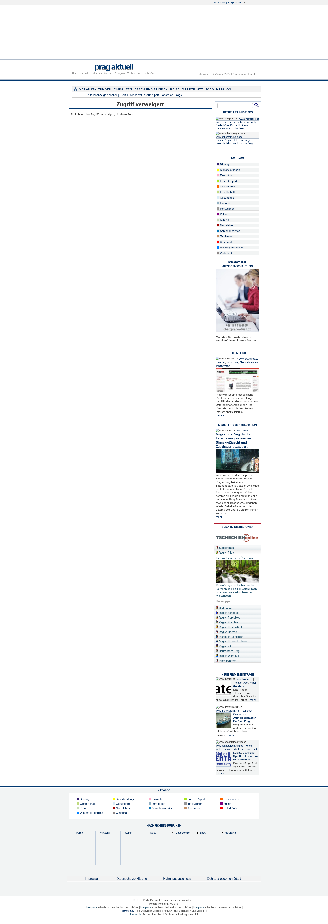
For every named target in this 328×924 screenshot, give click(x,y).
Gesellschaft (227, 192)
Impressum (92, 878)
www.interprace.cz (249, 119)
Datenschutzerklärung (132, 878)
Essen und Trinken (151, 89)
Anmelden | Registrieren (228, 2)
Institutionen (227, 208)
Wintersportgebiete (231, 247)
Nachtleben (226, 225)
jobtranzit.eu (127, 910)
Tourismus (225, 236)
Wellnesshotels (224, 749)
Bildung (224, 164)
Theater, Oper (240, 682)
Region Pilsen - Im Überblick (234, 557)
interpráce (91, 907)
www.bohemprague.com (229, 137)
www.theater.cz (244, 679)
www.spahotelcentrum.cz (229, 745)
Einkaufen (123, 89)
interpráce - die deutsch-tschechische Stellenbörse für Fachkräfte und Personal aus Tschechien (236, 125)
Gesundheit (226, 197)
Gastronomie (227, 186)
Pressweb (223, 366)
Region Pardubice (229, 617)
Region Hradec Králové (232, 627)
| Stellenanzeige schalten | (103, 95)
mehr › (220, 415)
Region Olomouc (228, 655)
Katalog (223, 89)
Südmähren (225, 608)
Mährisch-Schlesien (230, 636)
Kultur (147, 95)
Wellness (239, 749)
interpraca (198, 907)
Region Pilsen (226, 552)
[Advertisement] (164, 32)
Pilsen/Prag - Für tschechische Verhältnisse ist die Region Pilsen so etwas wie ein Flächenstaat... (236, 589)
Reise (175, 89)
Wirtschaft (135, 95)
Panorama (166, 95)
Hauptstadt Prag (229, 651)
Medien (221, 362)
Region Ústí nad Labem (232, 641)
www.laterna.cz (244, 430)
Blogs (178, 95)
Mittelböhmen (227, 660)
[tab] (237, 547)
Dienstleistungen (229, 169)
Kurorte (224, 219)
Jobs (209, 89)
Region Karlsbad (228, 612)
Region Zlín (225, 646)
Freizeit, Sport (228, 181)
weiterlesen (223, 595)
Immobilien (226, 203)
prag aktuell (114, 66)
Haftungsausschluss (177, 878)
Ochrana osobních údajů (224, 878)
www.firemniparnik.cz (227, 711)
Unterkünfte (226, 242)
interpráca (145, 907)
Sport (155, 95)
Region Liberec (227, 632)
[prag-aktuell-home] (75, 89)
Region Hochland (228, 622)
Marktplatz (192, 89)
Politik (124, 95)
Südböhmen (226, 547)
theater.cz (239, 686)
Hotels (248, 745)
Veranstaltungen (95, 89)
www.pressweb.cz (249, 359)
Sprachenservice (229, 230)
